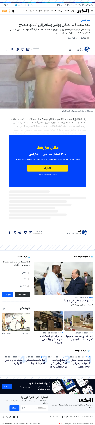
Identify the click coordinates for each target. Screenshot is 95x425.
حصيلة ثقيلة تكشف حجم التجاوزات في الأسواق (51, 340)
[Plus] (6, 49)
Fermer (92, 11)
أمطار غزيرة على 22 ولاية (13, 361)
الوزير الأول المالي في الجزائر (77, 301)
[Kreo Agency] (61, 424)
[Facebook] (17, 417)
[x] (12, 49)
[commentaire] (22, 49)
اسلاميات (39, 11)
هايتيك (31, 11)
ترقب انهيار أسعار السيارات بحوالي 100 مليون (80, 363)
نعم (23, 272)
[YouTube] (14, 417)
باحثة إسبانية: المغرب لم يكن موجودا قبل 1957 (57, 363)
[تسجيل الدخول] (13, 11)
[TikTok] (10, 417)
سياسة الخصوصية (87, 417)
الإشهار (66, 417)
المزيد (3, 309)
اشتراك (47, 168)
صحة (25, 11)
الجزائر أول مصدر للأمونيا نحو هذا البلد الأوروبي (79, 338)
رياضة (60, 11)
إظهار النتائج (22, 294)
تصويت (8, 294)
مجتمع (46, 11)
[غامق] (32, 5)
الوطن (73, 11)
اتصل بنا (58, 417)
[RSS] (3, 417)
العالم (53, 11)
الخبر (82, 48)
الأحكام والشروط (75, 417)
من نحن (51, 417)
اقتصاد (66, 11)
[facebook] (17, 49)
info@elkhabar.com (33, 424)
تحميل (6, 386)
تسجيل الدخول (43, 175)
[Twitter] (7, 417)
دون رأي (22, 285)
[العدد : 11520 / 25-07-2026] (16, 322)
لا (24, 279)
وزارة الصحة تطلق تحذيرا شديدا (35, 361)
